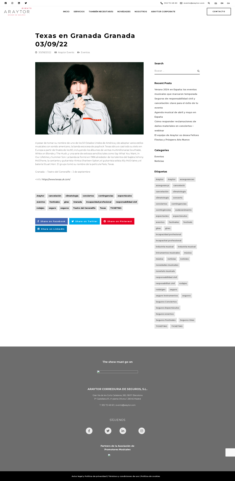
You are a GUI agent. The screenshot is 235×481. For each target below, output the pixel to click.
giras (66, 202)
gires (167, 228)
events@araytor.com (126, 405)
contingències (163, 210)
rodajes (40, 208)
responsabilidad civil (126, 202)
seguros (64, 208)
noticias (172, 259)
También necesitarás (101, 11)
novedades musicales (167, 265)
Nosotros (141, 11)
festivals (187, 222)
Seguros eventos (165, 314)
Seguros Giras (187, 320)
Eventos (85, 52)
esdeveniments (183, 210)
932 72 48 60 (108, 405)
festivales (55, 202)
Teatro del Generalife (84, 208)
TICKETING (115, 208)
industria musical (165, 246)
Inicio (66, 11)
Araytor (40, 196)
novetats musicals (165, 271)
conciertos (88, 196)
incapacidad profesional (98, 202)
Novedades (124, 11)
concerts (177, 198)
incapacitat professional (168, 240)
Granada (77, 202)
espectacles (162, 216)
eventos (41, 202)
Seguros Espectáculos (167, 308)
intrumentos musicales (168, 253)
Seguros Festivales (166, 320)
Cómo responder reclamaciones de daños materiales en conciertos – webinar (175, 126)
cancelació (179, 185)
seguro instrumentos (167, 295)
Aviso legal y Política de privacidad (89, 476)
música (187, 253)
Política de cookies (150, 476)
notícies (184, 259)
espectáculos (125, 196)
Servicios (79, 11)
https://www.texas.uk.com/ (56, 179)
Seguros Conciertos (166, 302)
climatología (72, 196)
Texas (103, 208)
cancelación (55, 196)
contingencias (105, 196)
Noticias (159, 161)
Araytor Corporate (163, 11)
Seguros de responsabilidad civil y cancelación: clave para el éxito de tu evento (176, 103)
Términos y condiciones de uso (123, 476)
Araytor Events (66, 52)
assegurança (162, 185)
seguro (52, 208)
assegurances (187, 179)
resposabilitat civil (165, 283)
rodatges (160, 289)
